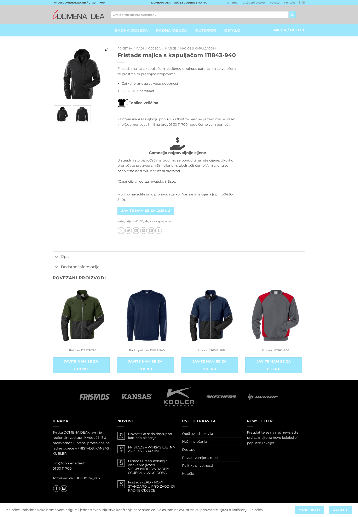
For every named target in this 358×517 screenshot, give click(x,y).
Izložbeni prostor (253, 2)
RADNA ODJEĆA (131, 30)
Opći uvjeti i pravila (197, 434)
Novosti (275, 2)
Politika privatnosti (197, 466)
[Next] (305, 332)
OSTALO (232, 30)
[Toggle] (57, 257)
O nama (232, 2)
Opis (65, 256)
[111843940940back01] (82, 114)
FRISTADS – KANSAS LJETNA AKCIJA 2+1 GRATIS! (151, 449)
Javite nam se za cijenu (145, 211)
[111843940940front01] (62, 114)
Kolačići (188, 474)
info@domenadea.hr (134, 125)
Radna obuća (171, 30)
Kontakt (289, 2)
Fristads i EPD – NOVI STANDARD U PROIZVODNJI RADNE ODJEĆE (151, 486)
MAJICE (170, 48)
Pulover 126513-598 (211, 350)
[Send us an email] (303, 2)
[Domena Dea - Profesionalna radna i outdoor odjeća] (78, 14)
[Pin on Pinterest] (143, 230)
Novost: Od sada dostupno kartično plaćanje (150, 436)
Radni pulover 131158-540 (147, 350)
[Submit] (292, 14)
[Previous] (53, 332)
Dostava (189, 450)
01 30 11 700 (178, 125)
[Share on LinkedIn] (151, 230)
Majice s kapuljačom (198, 48)
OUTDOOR (205, 30)
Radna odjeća (148, 48)
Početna (124, 48)
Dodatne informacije (80, 267)
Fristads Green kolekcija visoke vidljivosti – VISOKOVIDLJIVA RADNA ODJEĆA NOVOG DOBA (148, 467)
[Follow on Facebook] (299, 2)
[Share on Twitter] (128, 230)
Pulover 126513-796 (82, 350)
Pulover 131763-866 (275, 350)
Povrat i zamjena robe (200, 458)
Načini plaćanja (194, 441)
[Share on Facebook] (121, 230)
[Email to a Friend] (136, 230)
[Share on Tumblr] (158, 230)
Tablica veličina (143, 103)
